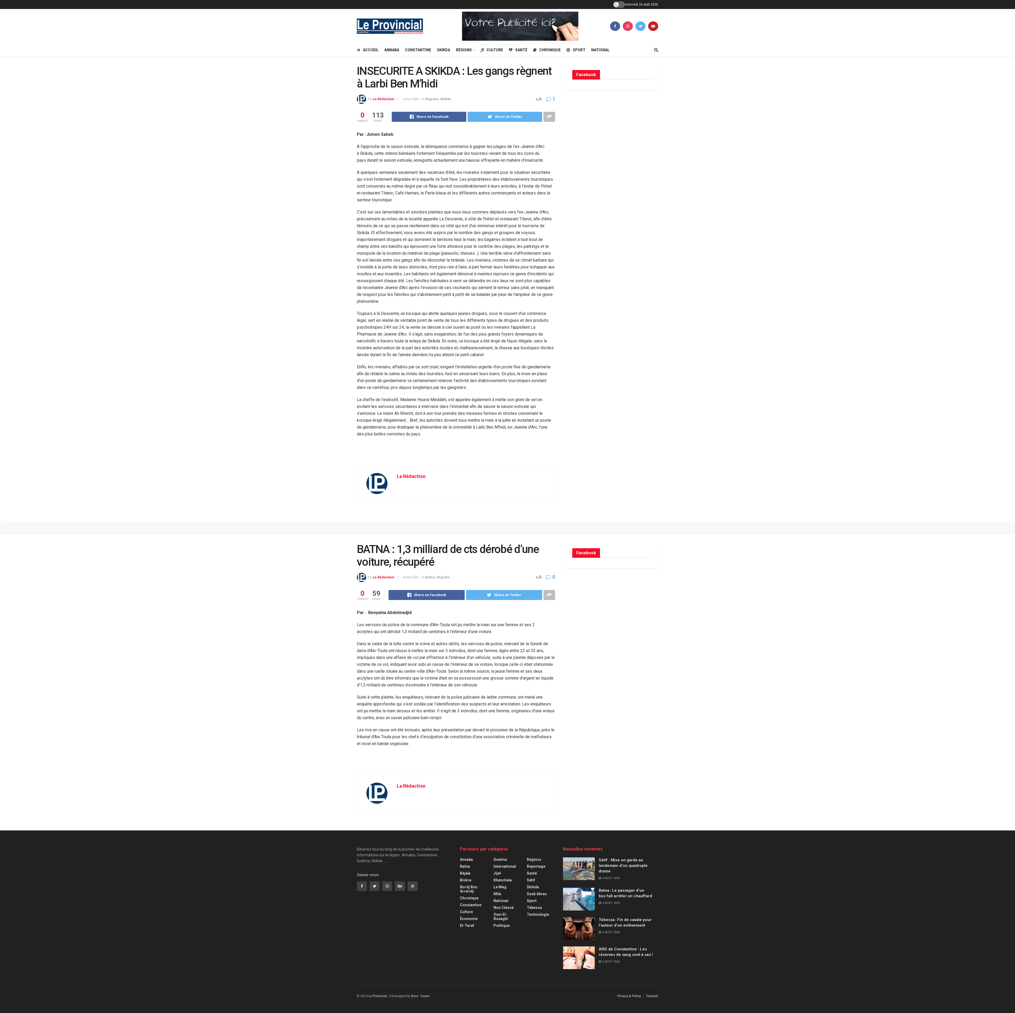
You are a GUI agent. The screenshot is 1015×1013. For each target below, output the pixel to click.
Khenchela (502, 880)
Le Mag (499, 887)
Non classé (503, 907)
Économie (469, 919)
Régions (464, 50)
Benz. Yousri (420, 996)
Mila (497, 894)
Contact (652, 996)
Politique (501, 925)
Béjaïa (465, 873)
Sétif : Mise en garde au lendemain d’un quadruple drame (623, 865)
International (504, 866)
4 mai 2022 (411, 99)
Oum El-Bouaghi (500, 916)
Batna (430, 577)
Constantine (418, 50)
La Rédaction (383, 99)
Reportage (536, 866)
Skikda (443, 50)
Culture (494, 50)
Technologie (538, 914)
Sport (579, 50)
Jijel (497, 873)
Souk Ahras (537, 894)
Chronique (550, 50)
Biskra (465, 880)
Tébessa (534, 907)
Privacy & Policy (629, 996)
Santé (521, 50)
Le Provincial (377, 996)
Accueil (371, 50)
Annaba (391, 50)
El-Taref (467, 925)
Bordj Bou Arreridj (468, 889)
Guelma (500, 859)
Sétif (531, 880)
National (600, 50)
